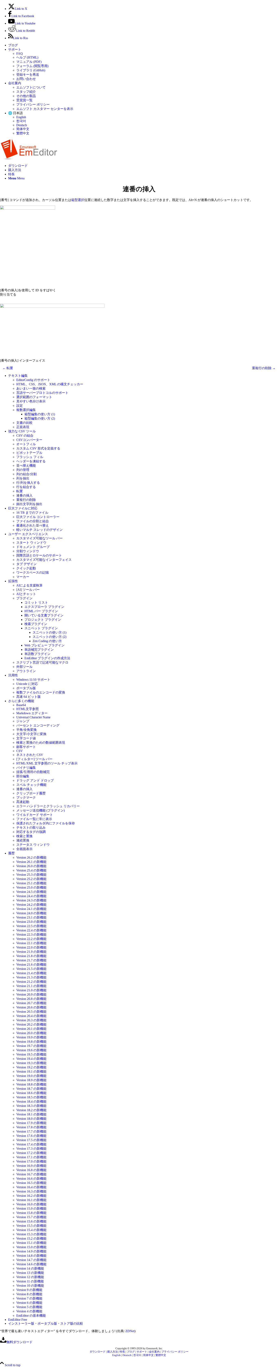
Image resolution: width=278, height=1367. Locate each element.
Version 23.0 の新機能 (31, 921)
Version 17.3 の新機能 (31, 1148)
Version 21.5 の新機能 (31, 969)
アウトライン (26, 671)
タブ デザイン (26, 564)
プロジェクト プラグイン (42, 619)
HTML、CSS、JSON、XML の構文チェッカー (49, 384)
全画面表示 (24, 849)
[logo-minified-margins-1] (29, 158)
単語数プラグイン (37, 654)
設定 (19, 405)
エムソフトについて (31, 87)
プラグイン (24, 598)
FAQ (19, 53)
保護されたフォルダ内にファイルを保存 (45, 823)
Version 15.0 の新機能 (31, 1247)
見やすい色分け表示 (31, 401)
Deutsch (21, 125)
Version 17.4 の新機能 (31, 1144)
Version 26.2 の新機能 (31, 857)
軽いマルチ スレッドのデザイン (39, 529)
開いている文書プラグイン (43, 615)
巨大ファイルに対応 (22, 508)
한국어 (21, 121)
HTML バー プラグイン (41, 611)
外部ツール (24, 666)
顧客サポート (26, 747)
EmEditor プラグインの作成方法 (47, 658)
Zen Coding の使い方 (47, 641)
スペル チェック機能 (31, 784)
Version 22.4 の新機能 (31, 930)
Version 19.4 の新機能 (31, 1058)
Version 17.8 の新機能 (31, 1127)
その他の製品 (26, 96)
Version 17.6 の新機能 (31, 1135)
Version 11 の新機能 (30, 1281)
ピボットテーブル (29, 452)
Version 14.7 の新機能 (31, 1260)
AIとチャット (26, 594)
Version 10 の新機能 (30, 1285)
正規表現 (22, 427)
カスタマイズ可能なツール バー (39, 538)
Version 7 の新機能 (29, 1298)
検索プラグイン (35, 624)
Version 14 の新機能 (30, 1268)
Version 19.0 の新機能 (31, 1076)
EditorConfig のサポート (33, 380)
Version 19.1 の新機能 (31, 1071)
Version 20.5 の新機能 (31, 1011)
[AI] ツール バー (28, 589)
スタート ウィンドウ (31, 542)
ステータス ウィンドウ (33, 844)
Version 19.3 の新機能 (31, 1063)
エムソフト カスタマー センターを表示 (44, 108)
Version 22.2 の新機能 (31, 939)
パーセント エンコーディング (37, 725)
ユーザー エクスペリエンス (28, 534)
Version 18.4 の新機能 (31, 1101)
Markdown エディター (32, 713)
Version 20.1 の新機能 (31, 1028)
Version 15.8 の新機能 (31, 1213)
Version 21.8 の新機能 (31, 956)
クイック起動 (26, 568)
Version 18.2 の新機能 (31, 1110)
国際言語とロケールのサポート (39, 555)
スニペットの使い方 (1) (49, 632)
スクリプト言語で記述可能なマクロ (42, 662)
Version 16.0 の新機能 (31, 1204)
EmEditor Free (17, 1319)
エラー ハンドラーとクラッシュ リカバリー (48, 806)
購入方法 (112, 1351)
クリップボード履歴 (31, 793)
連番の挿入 (24, 495)
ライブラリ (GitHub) (30, 70)
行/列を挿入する (28, 482)
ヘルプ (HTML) (27, 57)
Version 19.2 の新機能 (31, 1067)
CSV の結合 (24, 435)
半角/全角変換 (26, 729)
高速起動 (22, 802)
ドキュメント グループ (33, 547)
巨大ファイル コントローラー (37, 517)
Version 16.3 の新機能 (31, 1191)
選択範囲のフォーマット (34, 397)
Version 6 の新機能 (29, 1302)
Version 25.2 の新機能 (31, 879)
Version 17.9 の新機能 (31, 1123)
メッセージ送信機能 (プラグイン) (40, 810)
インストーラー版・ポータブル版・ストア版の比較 (45, 1323)
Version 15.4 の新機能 (31, 1230)
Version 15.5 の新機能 (31, 1225)
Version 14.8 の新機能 (31, 1255)
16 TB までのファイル (32, 512)
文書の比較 (24, 422)
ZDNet (130, 1331)
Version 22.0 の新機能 (31, 947)
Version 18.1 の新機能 (31, 1114)
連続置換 (22, 840)
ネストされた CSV (29, 754)
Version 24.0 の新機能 (31, 913)
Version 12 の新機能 (30, 1277)
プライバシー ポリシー (33, 104)
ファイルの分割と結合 (32, 521)
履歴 (11, 853)
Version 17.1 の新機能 (31, 1157)
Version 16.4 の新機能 (31, 1187)
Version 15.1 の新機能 (31, 1242)
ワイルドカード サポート (34, 814)
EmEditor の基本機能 (31, 1315)
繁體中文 (22, 133)
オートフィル (26, 444)
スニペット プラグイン (41, 628)
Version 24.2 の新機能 (31, 904)
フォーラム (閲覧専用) (32, 66)
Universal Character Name (33, 717)
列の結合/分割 (26, 474)
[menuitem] (143, 45)
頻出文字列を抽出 (29, 504)
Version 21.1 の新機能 (31, 986)
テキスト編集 (18, 375)
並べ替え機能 (26, 465)
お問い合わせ (26, 79)
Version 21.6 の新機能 (31, 964)
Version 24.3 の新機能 (31, 900)
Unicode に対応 (27, 684)
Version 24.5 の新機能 (31, 891)
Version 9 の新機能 (29, 1290)
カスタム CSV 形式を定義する (38, 448)
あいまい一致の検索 (31, 388)
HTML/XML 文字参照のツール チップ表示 (47, 763)
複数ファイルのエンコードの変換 (40, 692)
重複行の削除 (26, 499)
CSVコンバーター (29, 440)
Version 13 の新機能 (30, 1272)
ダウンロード (97, 1351)
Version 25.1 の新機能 (31, 883)
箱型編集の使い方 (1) (39, 414)
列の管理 (22, 469)
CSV (19, 751)
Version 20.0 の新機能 (31, 1033)
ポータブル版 (26, 688)
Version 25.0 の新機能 (31, 887)
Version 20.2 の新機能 (31, 1024)
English (21, 117)
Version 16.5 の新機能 (31, 1183)
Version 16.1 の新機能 (31, 1200)
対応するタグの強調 (31, 832)
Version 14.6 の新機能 (31, 1264)
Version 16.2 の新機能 (31, 1195)
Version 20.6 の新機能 (31, 1007)
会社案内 (14, 83)
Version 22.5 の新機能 (31, 926)
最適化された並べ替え (32, 525)
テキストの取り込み (31, 827)
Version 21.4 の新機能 (31, 973)
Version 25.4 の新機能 (31, 870)
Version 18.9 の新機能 (31, 1080)
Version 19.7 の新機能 (31, 1046)
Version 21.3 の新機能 (31, 977)
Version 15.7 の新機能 (31, 1217)
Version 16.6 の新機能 (31, 1178)
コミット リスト (36, 602)
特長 (122, 1351)
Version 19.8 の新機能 (31, 1041)
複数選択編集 (26, 410)
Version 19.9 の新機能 (31, 1037)
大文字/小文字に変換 (31, 734)
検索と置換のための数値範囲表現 (40, 742)
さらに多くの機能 (21, 701)
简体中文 (22, 129)
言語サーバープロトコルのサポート (42, 392)
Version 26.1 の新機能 (31, 861)
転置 (19, 491)
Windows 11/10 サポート (33, 679)
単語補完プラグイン (39, 649)
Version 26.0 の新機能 (31, 866)
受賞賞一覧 (24, 100)
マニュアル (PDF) (29, 61)
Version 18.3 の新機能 (31, 1106)
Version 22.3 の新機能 (31, 934)
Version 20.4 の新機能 (31, 1016)
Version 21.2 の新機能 (31, 981)
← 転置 (7, 368)
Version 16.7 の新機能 (31, 1174)
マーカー (22, 577)
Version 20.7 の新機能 (31, 1003)
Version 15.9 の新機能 (31, 1208)
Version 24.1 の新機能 (31, 909)
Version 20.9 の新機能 (31, 994)
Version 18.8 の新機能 (31, 1084)
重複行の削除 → (264, 368)
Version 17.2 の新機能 (31, 1153)
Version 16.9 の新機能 (31, 1165)
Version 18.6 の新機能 (31, 1093)
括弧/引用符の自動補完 (33, 772)
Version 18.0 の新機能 (31, 1118)
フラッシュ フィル (29, 457)
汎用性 (13, 675)
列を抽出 (22, 478)
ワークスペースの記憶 (32, 572)
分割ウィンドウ (27, 551)
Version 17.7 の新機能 (31, 1131)
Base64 (21, 705)
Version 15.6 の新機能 (31, 1221)
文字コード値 (26, 738)
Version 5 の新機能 (29, 1307)
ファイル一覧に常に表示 (34, 819)
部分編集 (22, 776)
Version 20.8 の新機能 (31, 998)
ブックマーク (26, 797)
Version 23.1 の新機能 (31, 917)
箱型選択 (77, 200)
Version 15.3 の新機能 (31, 1234)
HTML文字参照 (27, 709)
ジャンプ (22, 721)
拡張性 (13, 581)
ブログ (13, 45)
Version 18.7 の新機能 (31, 1088)
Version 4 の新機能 (29, 1311)
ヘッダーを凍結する (31, 461)
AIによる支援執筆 (29, 585)
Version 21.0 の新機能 (31, 990)
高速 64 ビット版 (28, 696)
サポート (14, 49)
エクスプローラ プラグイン (44, 606)
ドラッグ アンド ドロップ (35, 780)
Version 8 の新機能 (29, 1294)
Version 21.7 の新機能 (31, 960)
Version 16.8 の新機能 (31, 1170)
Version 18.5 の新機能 (31, 1097)
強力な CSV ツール (22, 431)
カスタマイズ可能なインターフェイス (44, 559)
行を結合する (26, 487)
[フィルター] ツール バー (34, 759)
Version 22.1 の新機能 (31, 943)
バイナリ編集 (26, 767)
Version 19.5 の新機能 (31, 1054)
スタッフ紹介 (26, 91)
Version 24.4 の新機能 (31, 896)
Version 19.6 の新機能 (31, 1050)
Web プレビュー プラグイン (44, 645)
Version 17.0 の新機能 (31, 1161)
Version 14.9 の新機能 (31, 1251)
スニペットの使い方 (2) (49, 636)
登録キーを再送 (27, 74)
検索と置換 (24, 836)
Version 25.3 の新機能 (31, 874)
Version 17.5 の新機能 (31, 1140)
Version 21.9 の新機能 (31, 951)
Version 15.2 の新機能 (31, 1238)
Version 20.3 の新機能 (31, 1020)
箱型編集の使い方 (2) (39, 418)
